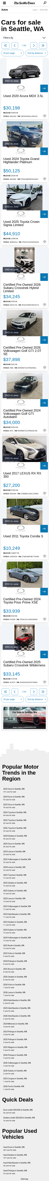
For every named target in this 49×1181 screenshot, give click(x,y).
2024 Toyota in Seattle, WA (14, 813)
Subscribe (44, 9)
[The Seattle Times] (24, 3)
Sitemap (24, 1179)
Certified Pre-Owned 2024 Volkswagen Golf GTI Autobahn (22, 414)
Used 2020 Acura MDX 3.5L (23, 96)
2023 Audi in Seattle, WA (13, 946)
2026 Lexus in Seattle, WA (14, 993)
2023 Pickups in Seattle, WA (15, 1033)
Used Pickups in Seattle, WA (15, 1172)
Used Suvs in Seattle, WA (14, 1148)
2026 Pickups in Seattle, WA (15, 1056)
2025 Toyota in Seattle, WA (14, 821)
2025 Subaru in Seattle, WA (15, 892)
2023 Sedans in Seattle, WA (15, 923)
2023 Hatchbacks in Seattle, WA (16, 915)
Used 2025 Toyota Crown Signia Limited (21, 223)
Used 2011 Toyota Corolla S (23, 536)
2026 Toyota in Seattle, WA (14, 829)
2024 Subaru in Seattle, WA (15, 931)
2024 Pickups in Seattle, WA (15, 962)
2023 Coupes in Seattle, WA (15, 1079)
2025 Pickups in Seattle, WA (15, 1040)
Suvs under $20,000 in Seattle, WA (18, 1111)
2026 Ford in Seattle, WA (13, 1087)
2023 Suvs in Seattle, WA (14, 805)
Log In (35, 9)
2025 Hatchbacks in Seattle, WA (16, 1009)
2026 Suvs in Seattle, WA (14, 845)
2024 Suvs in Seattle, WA (14, 798)
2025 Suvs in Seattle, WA (14, 790)
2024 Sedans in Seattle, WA (15, 837)
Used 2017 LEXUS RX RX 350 (22, 475)
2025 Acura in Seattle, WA (14, 970)
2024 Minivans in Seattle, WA (15, 1025)
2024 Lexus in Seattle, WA (14, 868)
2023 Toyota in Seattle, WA (14, 876)
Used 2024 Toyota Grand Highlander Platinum (21, 160)
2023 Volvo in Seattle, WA (14, 954)
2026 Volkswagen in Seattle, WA (17, 1064)
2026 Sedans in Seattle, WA (15, 978)
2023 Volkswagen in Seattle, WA (17, 907)
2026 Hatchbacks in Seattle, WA (16, 1017)
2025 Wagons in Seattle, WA (15, 1048)
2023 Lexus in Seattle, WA (14, 852)
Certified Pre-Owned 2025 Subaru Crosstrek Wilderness (24, 663)
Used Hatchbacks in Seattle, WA (16, 1164)
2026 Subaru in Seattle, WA (15, 1072)
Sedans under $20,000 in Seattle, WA (19, 1119)
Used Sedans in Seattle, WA (15, 1156)
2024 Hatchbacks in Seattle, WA (16, 1001)
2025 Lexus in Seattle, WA (14, 899)
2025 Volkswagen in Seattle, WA (17, 860)
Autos (4, 9)
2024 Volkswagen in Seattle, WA (17, 939)
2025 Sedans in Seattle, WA (15, 884)
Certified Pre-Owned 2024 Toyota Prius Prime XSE (22, 601)
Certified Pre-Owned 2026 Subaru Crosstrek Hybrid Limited (22, 288)
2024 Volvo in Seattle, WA (14, 986)
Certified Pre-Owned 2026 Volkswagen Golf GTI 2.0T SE (22, 351)
